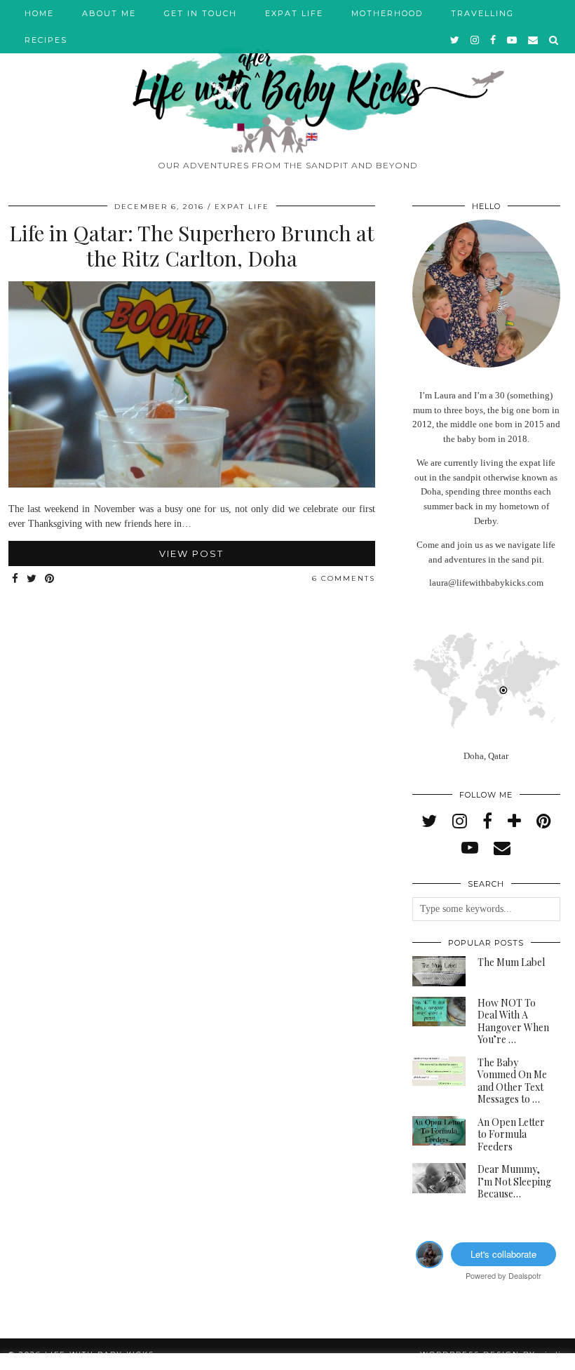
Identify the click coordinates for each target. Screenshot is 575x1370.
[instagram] (475, 40)
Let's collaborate (503, 1254)
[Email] (533, 40)
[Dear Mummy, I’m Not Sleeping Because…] (439, 1178)
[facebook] (493, 40)
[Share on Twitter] (32, 579)
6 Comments (343, 578)
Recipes (46, 40)
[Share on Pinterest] (50, 579)
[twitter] (455, 40)
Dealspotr (524, 1275)
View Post (191, 553)
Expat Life (294, 13)
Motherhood (387, 13)
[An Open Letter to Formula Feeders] (439, 1131)
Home (39, 13)
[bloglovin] (514, 821)
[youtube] (512, 40)
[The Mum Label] (439, 971)
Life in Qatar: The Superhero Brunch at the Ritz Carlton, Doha (191, 245)
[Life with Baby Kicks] (287, 76)
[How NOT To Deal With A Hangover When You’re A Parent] (439, 1012)
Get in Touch (200, 13)
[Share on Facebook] (15, 579)
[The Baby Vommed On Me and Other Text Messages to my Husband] (439, 1071)
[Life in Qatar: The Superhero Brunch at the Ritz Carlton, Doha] (191, 484)
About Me (109, 13)
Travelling (482, 13)
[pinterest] (543, 821)
